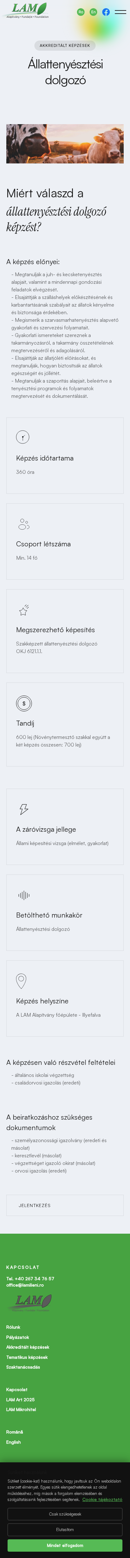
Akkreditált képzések (27, 1347)
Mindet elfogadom (65, 1545)
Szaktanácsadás (23, 1366)
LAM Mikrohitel (21, 1409)
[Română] (80, 12)
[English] (93, 12)
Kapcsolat (16, 1389)
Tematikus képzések (27, 1357)
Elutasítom (65, 1529)
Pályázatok (17, 1337)
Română (14, 1431)
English (13, 1442)
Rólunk (13, 1327)
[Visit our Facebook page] (106, 12)
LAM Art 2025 (20, 1399)
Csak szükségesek (65, 1514)
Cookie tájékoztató (102, 1499)
